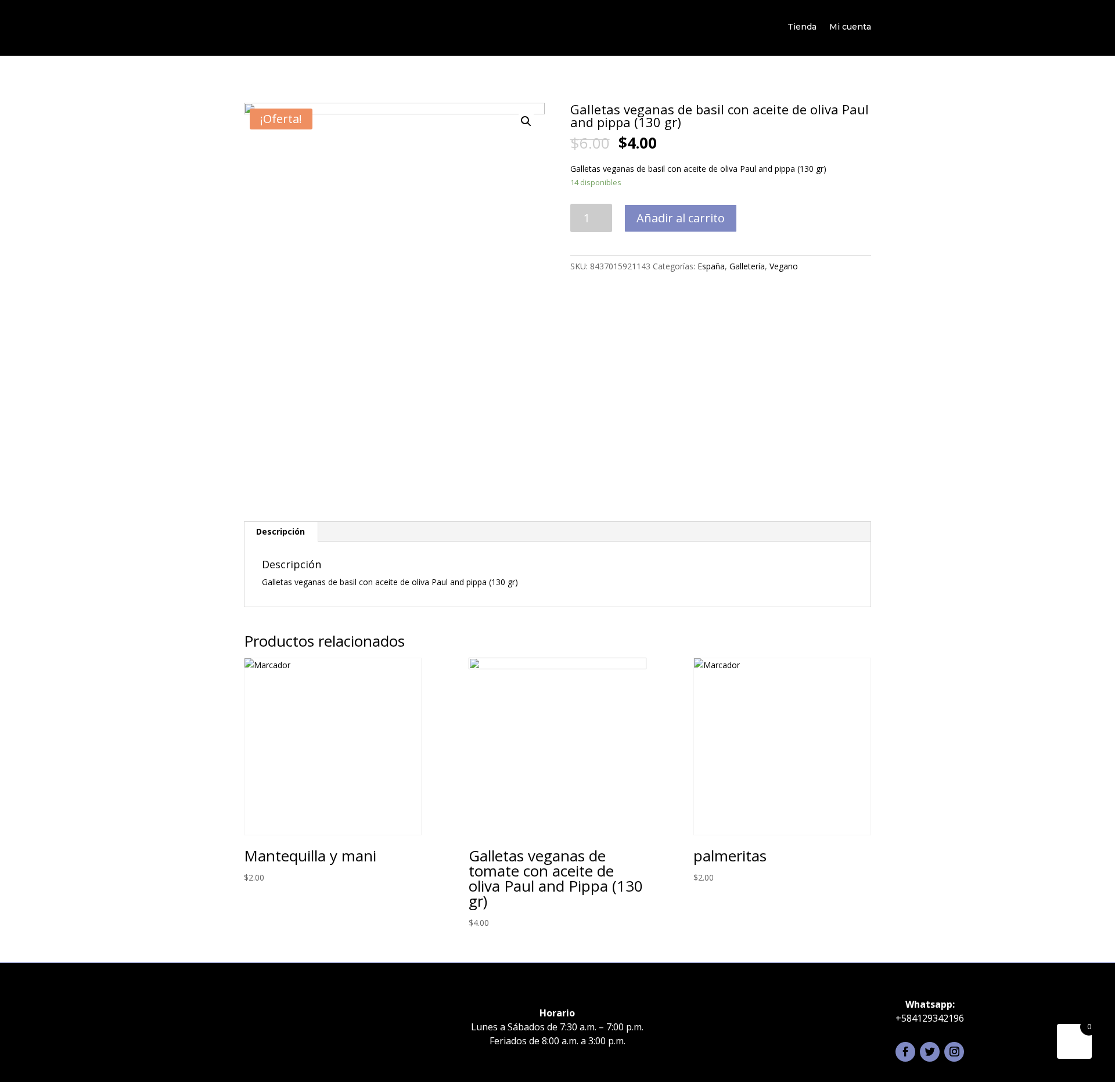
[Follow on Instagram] (954, 1052)
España (711, 266)
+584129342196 (929, 1018)
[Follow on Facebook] (905, 1052)
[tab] (280, 532)
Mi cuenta (850, 26)
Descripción (280, 531)
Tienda (802, 26)
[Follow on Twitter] (930, 1052)
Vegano (783, 266)
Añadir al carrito (680, 218)
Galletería (747, 266)
